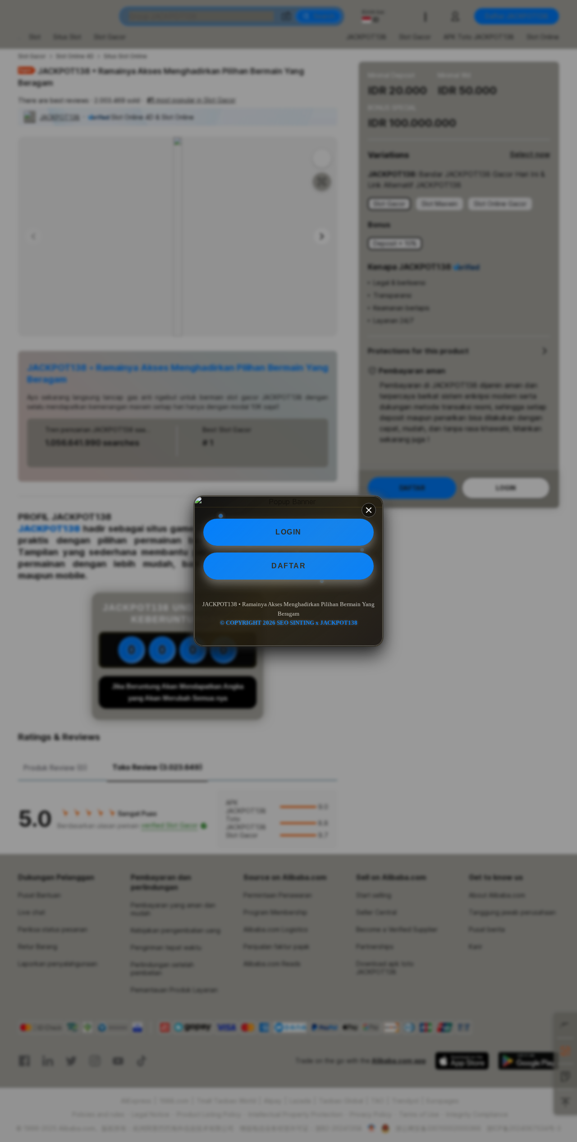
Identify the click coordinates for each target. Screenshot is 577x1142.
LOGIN (288, 532)
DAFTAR (288, 566)
